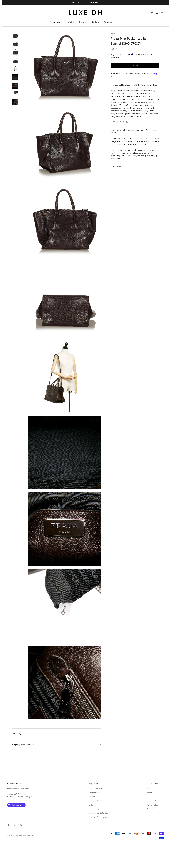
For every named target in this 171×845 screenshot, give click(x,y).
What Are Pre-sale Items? (99, 817)
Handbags (95, 22)
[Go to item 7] (15, 85)
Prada (113, 33)
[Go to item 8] (15, 94)
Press (149, 797)
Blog (149, 789)
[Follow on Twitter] (14, 825)
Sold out (135, 66)
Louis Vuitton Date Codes (99, 813)
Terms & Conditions (155, 801)
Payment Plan (94, 801)
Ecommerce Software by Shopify (26, 836)
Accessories (108, 22)
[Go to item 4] (15, 60)
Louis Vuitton (70, 22)
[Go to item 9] (15, 102)
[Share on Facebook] (117, 122)
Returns (92, 797)
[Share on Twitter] (121, 122)
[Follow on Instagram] (20, 825)
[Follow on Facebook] (8, 825)
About (149, 792)
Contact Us (93, 792)
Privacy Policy (152, 805)
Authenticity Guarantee (99, 789)
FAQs (91, 805)
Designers (83, 22)
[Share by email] (127, 122)
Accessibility (94, 809)
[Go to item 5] (15, 69)
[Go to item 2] (15, 44)
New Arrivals (55, 22)
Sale (119, 22)
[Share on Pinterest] (124, 122)
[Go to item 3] (15, 52)
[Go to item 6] (15, 77)
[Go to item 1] (15, 35)
